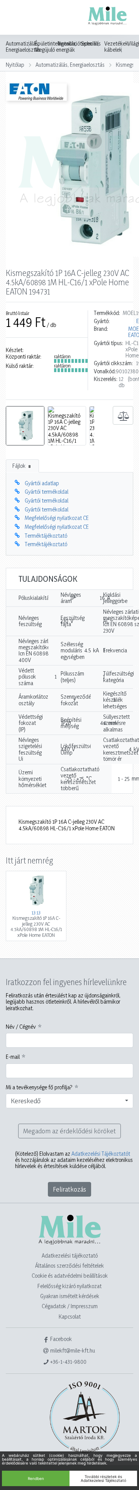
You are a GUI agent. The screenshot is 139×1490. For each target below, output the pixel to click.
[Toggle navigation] (17, 18)
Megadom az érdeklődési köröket (69, 1131)
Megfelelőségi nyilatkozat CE (57, 518)
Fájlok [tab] (21, 465)
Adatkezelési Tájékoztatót (100, 1153)
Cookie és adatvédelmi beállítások (70, 1275)
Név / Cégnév (21, 1027)
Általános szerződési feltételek (69, 1265)
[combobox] (69, 1101)
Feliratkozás (69, 1189)
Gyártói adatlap (42, 483)
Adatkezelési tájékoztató (70, 1255)
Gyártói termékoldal (46, 491)
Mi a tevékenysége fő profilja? (39, 1087)
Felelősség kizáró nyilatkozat (69, 1286)
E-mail (13, 1057)
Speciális (91, 44)
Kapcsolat (70, 1316)
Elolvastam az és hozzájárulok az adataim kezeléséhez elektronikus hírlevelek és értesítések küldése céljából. (74, 1160)
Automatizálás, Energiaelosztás (23, 47)
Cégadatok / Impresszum (70, 1306)
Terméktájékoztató (46, 535)
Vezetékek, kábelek (116, 47)
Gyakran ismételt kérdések (69, 1296)
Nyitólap (15, 64)
